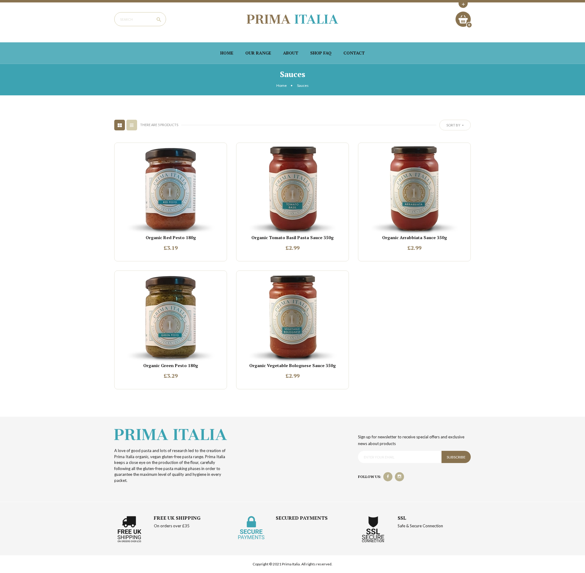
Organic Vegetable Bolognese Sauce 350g (292, 365)
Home (226, 53)
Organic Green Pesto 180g (170, 365)
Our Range (258, 53)
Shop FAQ (321, 53)
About (290, 53)
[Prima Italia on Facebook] (387, 476)
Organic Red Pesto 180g (171, 237)
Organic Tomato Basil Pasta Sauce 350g (292, 237)
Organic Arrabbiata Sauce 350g (414, 237)
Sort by (453, 125)
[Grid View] (119, 125)
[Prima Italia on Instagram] (399, 476)
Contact (354, 53)
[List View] (131, 125)
